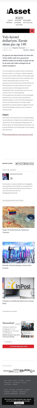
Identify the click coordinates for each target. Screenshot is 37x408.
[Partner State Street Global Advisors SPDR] (21, 371)
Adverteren (7, 391)
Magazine (18, 20)
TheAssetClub (23, 391)
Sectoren (21, 380)
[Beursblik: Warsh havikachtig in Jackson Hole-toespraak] (18, 252)
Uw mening (17, 22)
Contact (10, 20)
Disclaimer (22, 393)
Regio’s (15, 380)
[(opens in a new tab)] (16, 370)
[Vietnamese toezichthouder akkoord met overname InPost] (18, 288)
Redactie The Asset (18, 48)
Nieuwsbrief (27, 20)
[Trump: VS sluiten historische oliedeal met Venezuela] (18, 217)
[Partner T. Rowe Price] (10, 371)
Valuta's (32, 50)
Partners (9, 22)
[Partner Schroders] (5, 371)
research (26, 50)
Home (5, 380)
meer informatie (26, 401)
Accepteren (19, 403)
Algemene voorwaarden (11, 393)
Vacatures (19, 25)
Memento (18, 405)
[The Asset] (18, 11)
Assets (10, 380)
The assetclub (27, 22)
